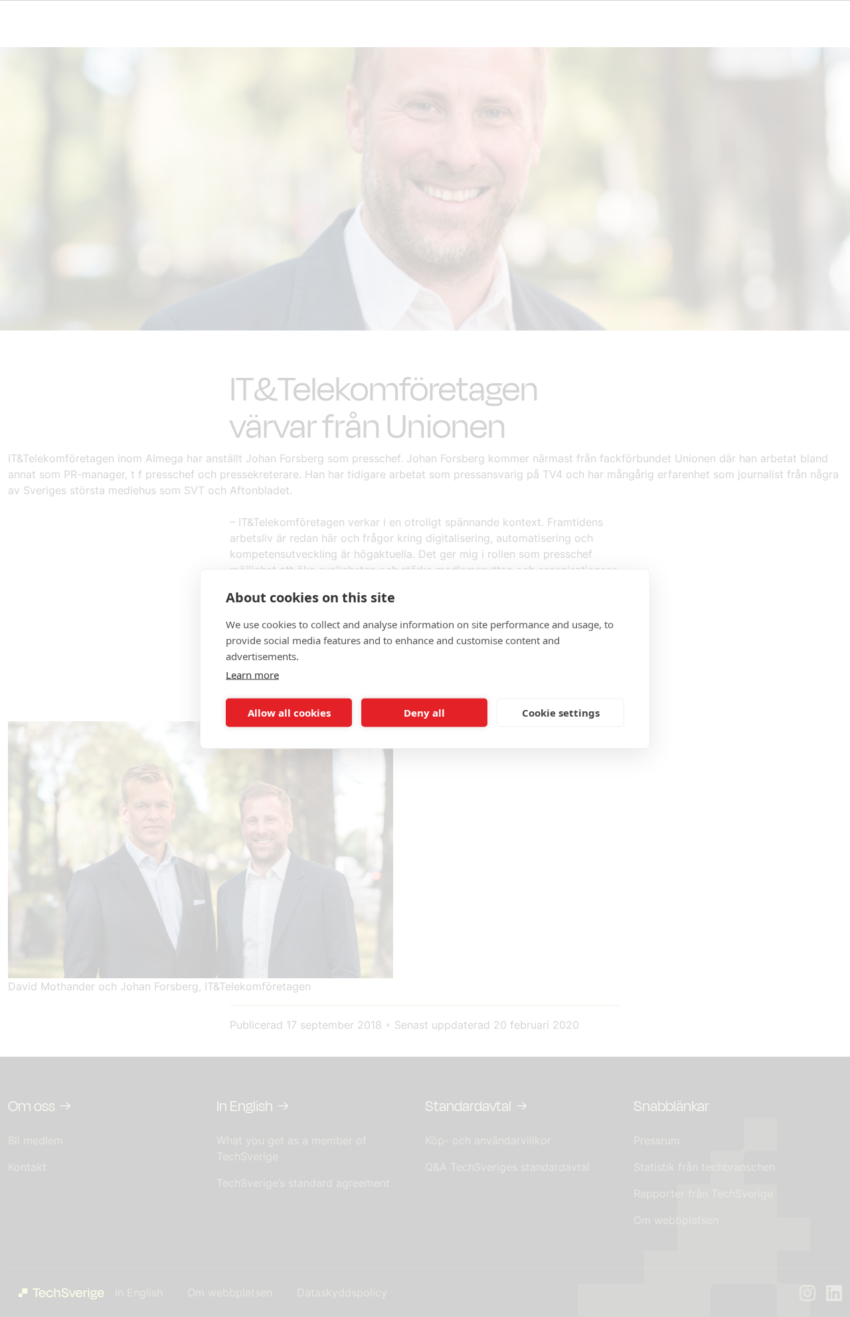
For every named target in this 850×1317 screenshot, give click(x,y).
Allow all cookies (289, 712)
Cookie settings (561, 712)
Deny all (424, 712)
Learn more (252, 674)
